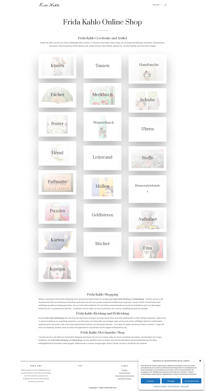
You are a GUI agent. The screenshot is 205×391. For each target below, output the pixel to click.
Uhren (147, 129)
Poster (57, 124)
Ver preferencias (192, 381)
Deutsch (156, 5)
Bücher (102, 244)
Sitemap (124, 370)
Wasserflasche (103, 125)
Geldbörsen (102, 215)
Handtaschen (149, 68)
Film (147, 248)
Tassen (102, 66)
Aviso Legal (185, 386)
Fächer (57, 95)
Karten (57, 240)
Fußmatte (57, 182)
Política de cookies (160, 386)
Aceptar (150, 381)
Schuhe (147, 100)
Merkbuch (102, 95)
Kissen (57, 66)
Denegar (171, 381)
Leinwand (102, 157)
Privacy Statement (174, 386)
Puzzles (57, 211)
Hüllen (102, 186)
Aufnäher (147, 219)
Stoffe (147, 158)
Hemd (57, 153)
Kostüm (57, 269)
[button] (200, 360)
